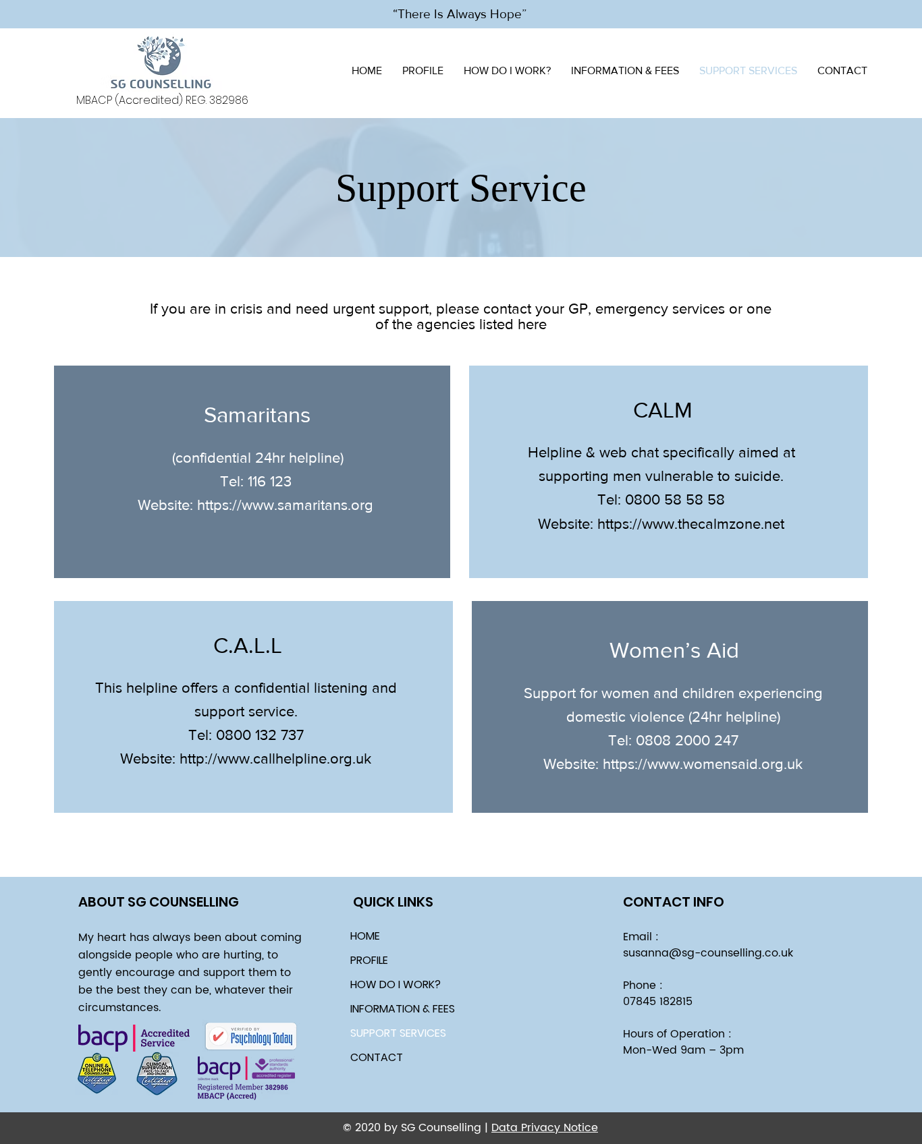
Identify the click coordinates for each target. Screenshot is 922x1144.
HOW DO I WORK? (395, 984)
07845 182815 (658, 1001)
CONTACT (376, 1057)
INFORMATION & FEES (402, 1009)
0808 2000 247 (687, 740)
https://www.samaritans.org (285, 505)
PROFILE (369, 960)
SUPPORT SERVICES (398, 1033)
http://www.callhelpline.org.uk (275, 758)
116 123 (270, 481)
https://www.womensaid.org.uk (703, 764)
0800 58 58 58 (675, 499)
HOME (365, 936)
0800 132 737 (260, 735)
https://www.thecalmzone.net (690, 524)
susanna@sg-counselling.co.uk (708, 953)
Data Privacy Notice (544, 1128)
